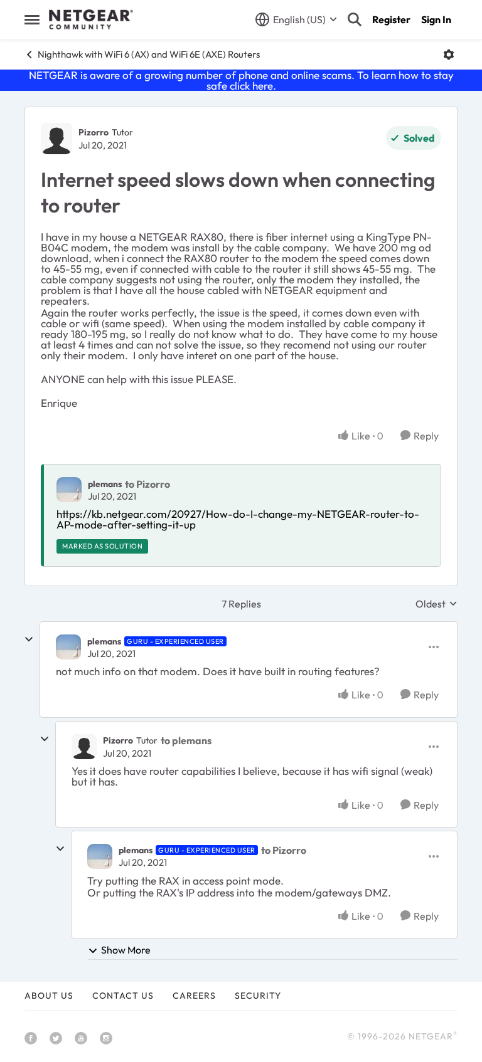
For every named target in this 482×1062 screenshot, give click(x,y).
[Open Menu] (449, 54)
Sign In (436, 19)
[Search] (354, 19)
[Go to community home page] (91, 19)
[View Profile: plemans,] (69, 489)
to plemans (186, 740)
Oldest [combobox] (436, 604)
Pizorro (93, 132)
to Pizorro (147, 484)
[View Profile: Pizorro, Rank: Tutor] (56, 138)
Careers (194, 995)
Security (258, 995)
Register (391, 19)
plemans (105, 484)
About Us (48, 995)
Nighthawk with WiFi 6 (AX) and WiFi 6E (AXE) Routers (149, 54)
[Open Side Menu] (32, 19)
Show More (126, 950)
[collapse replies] (28, 639)
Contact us (123, 995)
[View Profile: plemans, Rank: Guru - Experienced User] (68, 647)
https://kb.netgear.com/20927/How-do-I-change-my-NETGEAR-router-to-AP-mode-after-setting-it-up (237, 519)
